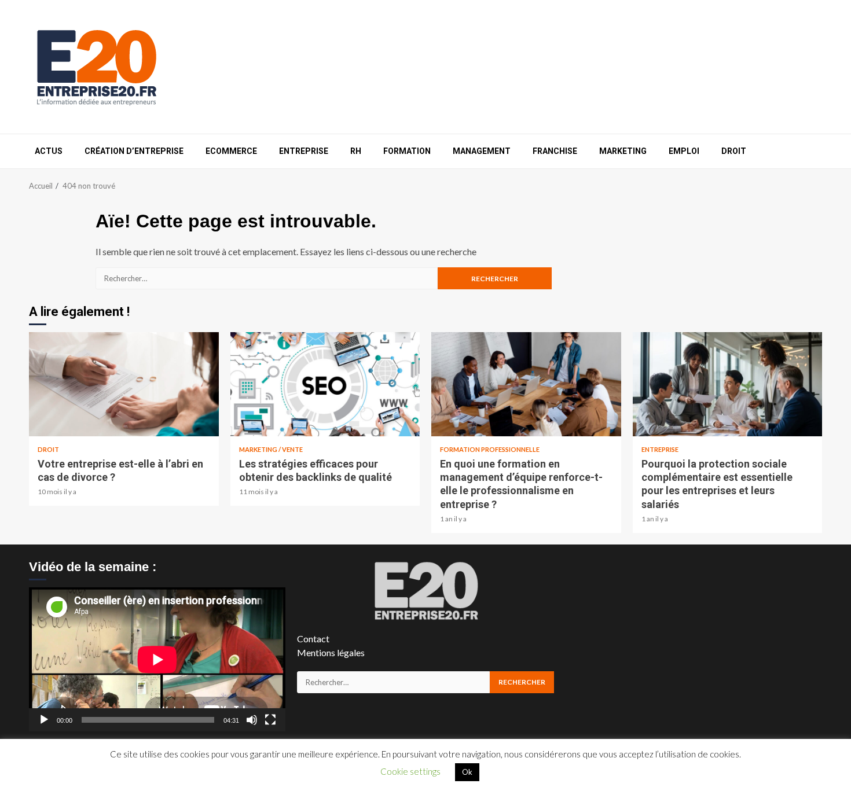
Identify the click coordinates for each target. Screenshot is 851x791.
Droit (733, 151)
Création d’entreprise (134, 151)
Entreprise (303, 151)
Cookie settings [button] (410, 771)
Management (482, 151)
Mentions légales (331, 652)
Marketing (623, 151)
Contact (313, 638)
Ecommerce (231, 151)
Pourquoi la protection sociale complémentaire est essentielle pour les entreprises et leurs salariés (728, 384)
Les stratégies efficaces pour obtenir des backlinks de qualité (325, 384)
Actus (49, 151)
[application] (157, 659)
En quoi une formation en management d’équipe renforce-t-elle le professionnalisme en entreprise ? (526, 384)
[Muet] (252, 720)
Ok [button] (467, 772)
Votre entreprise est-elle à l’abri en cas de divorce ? (124, 384)
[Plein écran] (270, 720)
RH (355, 151)
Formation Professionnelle (490, 449)
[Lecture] (44, 720)
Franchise (555, 151)
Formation (407, 151)
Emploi (684, 151)
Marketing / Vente (271, 449)
